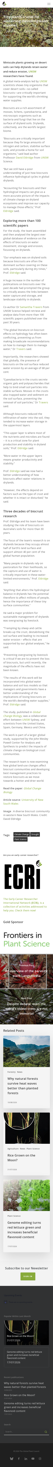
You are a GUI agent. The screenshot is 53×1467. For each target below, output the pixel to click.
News (33, 31)
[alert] (26, 1302)
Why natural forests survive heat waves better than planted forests (25, 1385)
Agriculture (13, 1148)
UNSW (32, 71)
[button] (48, 3)
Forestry (11, 1072)
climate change (21, 834)
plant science (20, 839)
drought (35, 834)
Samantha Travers (31, 307)
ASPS (26, 31)
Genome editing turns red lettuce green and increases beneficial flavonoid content (24, 1407)
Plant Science (33, 1148)
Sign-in (27, 1276)
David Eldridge (24, 157)
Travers (21, 349)
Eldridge (8, 211)
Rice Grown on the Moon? (19, 1395)
